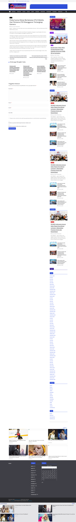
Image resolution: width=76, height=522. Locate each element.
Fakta (58, 55)
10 (42, 473)
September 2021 (52, 376)
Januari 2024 (52, 328)
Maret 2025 (52, 304)
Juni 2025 (51, 299)
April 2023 (51, 343)
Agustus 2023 (52, 336)
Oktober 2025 (52, 292)
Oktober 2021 (52, 374)
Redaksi (10, 463)
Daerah (51, 387)
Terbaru (51, 405)
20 (49, 475)
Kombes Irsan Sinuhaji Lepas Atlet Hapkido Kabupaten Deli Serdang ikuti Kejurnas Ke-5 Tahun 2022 (18, 57)
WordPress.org (52, 418)
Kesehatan (43, 11)
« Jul (42, 482)
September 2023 (52, 335)
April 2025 (51, 302)
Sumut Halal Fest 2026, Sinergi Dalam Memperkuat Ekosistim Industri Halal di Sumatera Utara (61, 126)
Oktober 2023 (52, 333)
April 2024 (51, 323)
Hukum (28, 11)
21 (51, 475)
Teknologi (60, 11)
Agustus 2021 (52, 377)
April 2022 (51, 364)
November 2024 (52, 311)
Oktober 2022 (52, 353)
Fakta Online (18, 26)
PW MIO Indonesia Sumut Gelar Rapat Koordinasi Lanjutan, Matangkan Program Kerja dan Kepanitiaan (58, 109)
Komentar (11, 88)
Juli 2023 (51, 338)
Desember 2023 (52, 330)
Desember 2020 (52, 379)
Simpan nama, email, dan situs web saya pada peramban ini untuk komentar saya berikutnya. (28, 118)
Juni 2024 (51, 319)
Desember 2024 (52, 309)
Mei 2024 (51, 321)
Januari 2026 (52, 287)
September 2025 (52, 294)
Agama (51, 385)
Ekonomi (37, 11)
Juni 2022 (51, 360)
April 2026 (51, 282)
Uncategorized (52, 407)
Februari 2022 (52, 367)
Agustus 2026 (52, 275)
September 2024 (52, 314)
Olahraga (54, 11)
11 (44, 473)
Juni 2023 (51, 340)
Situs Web (10, 112)
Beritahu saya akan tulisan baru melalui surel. (17, 126)
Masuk (51, 413)
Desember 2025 (52, 289)
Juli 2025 (51, 297)
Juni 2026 (51, 279)
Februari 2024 (52, 326)
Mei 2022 (51, 362)
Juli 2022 (51, 359)
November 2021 (52, 372)
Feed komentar (52, 416)
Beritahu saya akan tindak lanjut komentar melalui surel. (20, 122)
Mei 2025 (51, 301)
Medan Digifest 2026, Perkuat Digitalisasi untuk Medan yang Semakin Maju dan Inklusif (61, 143)
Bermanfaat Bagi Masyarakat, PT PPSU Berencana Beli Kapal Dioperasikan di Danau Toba (38, 57)
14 (51, 473)
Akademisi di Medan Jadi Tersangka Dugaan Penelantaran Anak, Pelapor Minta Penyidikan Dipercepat (61, 135)
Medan (51, 393)
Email (10, 107)
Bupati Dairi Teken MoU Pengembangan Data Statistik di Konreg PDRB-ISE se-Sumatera (58, 50)
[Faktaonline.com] (10, 11)
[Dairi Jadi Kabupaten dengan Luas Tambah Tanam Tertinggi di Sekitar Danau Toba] (53, 76)
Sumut (32, 11)
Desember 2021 (52, 370)
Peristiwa (19, 11)
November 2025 (52, 291)
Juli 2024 (51, 318)
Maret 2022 (52, 365)
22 (53, 475)
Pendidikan (48, 11)
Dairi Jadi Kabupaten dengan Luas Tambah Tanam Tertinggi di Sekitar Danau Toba (62, 76)
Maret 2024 (52, 325)
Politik (24, 11)
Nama (10, 102)
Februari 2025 (52, 306)
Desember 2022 (52, 350)
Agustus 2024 (52, 316)
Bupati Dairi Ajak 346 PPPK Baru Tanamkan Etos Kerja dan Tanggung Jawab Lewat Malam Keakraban (62, 84)
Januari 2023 (52, 348)
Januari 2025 (52, 308)
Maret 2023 (52, 345)
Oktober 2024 (52, 313)
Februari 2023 (52, 347)
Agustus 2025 (52, 296)
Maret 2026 (52, 284)
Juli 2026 (51, 277)
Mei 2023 (51, 342)
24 (42, 477)
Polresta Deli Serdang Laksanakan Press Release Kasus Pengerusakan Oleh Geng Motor (14, 68)
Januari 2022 (52, 369)
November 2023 (52, 331)
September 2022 (52, 355)
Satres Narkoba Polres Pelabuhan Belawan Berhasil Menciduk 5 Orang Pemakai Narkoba (41, 68)
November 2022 (52, 352)
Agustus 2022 (52, 357)
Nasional (14, 11)
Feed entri (51, 415)
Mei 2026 (51, 280)
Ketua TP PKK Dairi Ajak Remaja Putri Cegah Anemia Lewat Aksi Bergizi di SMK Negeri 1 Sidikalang (61, 67)
